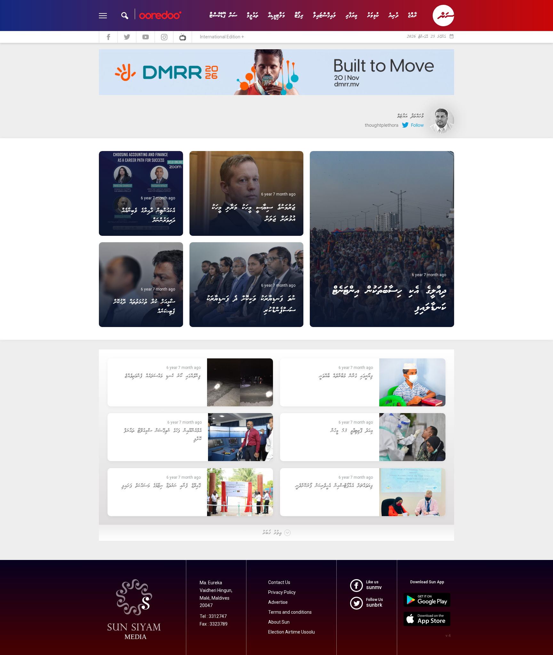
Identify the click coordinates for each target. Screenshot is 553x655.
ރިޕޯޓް (298, 15)
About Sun (279, 622)
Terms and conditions (290, 612)
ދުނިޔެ (393, 15)
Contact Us (279, 582)
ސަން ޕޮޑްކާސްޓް (223, 15)
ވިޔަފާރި (351, 15)
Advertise (278, 602)
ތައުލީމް (252, 15)
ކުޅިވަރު (373, 15)
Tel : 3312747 (213, 616)
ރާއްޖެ (412, 15)
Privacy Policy (282, 592)
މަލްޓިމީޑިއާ (276, 15)
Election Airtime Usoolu (291, 632)
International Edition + (222, 36)
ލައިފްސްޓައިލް (324, 15)
